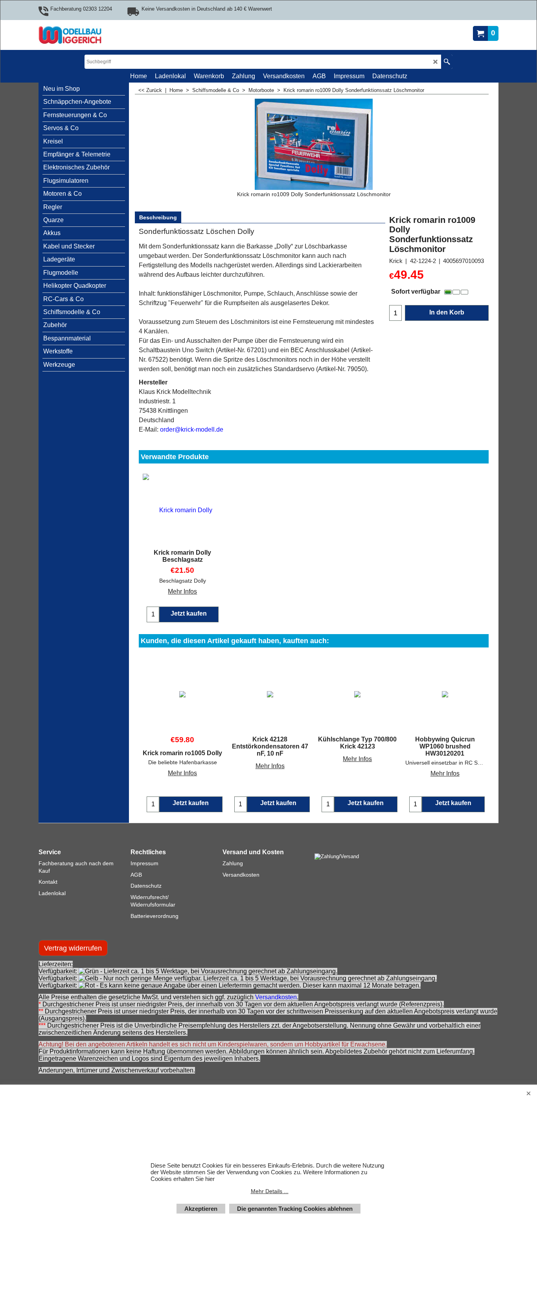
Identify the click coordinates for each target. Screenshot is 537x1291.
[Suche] (446, 62)
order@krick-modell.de (191, 429)
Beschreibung (158, 217)
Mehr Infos (182, 591)
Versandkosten (276, 997)
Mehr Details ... (270, 1191)
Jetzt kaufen (191, 803)
